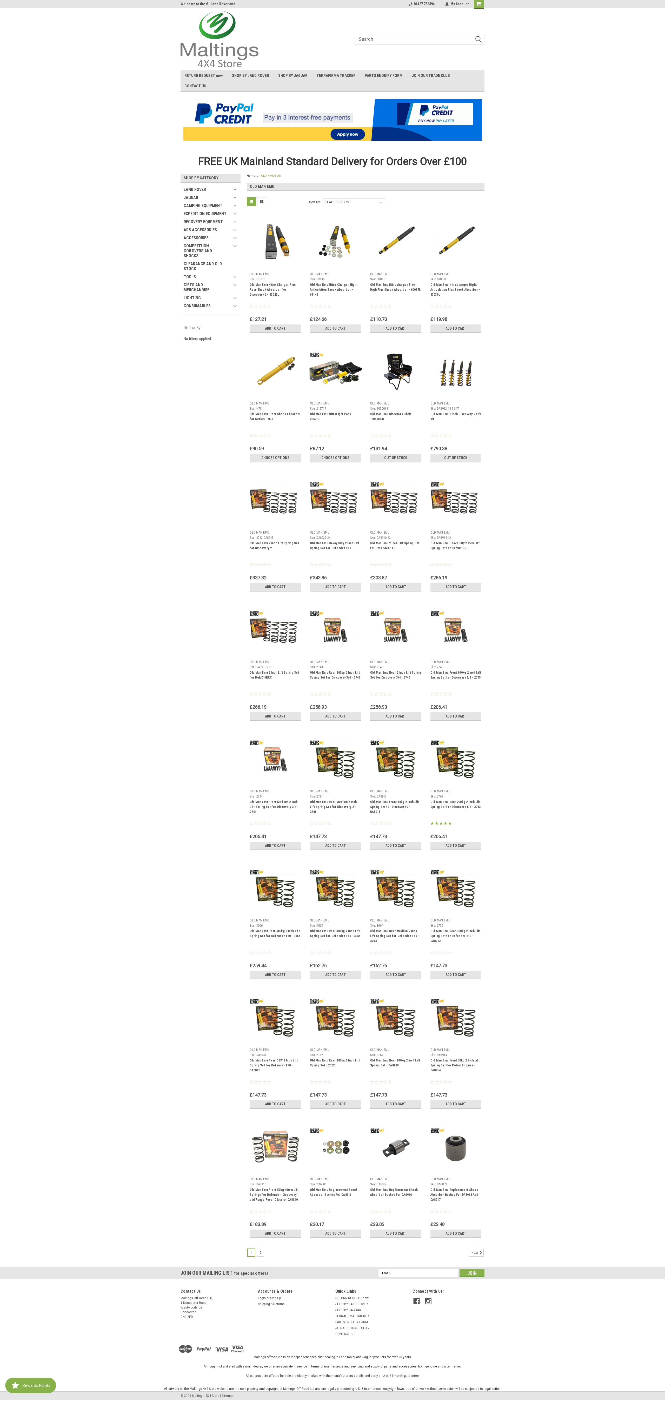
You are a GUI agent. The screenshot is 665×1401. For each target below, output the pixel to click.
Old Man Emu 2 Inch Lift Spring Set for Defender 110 (395, 545)
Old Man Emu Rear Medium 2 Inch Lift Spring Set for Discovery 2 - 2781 (333, 807)
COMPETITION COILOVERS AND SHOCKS (198, 250)
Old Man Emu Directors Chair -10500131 (390, 416)
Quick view (275, 266)
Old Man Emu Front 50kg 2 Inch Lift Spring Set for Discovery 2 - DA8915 (395, 807)
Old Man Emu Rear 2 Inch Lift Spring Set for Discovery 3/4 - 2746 (395, 675)
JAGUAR (191, 197)
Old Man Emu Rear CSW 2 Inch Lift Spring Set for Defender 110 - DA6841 (274, 1065)
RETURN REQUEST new (203, 75)
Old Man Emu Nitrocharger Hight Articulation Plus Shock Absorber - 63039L (455, 289)
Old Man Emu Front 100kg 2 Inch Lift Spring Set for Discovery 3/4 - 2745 (455, 675)
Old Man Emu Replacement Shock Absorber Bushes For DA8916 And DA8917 (454, 1194)
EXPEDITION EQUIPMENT (205, 213)
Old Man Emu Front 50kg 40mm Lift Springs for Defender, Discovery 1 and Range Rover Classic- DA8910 (274, 1194)
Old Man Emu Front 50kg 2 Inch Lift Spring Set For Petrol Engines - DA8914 (455, 1065)
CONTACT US (195, 86)
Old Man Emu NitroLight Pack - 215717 (331, 416)
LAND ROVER (195, 189)
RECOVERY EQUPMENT (203, 221)
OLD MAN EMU (271, 175)
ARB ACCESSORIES (200, 229)
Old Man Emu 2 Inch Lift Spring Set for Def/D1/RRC (274, 675)
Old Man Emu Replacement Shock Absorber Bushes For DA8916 (394, 1192)
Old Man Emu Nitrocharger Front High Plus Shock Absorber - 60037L (395, 287)
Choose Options (275, 458)
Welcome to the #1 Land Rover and (208, 4)
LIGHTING (192, 297)
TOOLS (190, 276)
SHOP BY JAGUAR (293, 75)
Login (262, 1298)
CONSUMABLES (197, 305)
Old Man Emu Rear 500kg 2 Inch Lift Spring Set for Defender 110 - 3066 (275, 933)
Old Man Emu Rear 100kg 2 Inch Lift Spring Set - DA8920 (395, 1063)
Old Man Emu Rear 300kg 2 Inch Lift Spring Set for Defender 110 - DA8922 (455, 936)
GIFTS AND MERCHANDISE (196, 287)
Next (475, 1252)
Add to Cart (275, 328)
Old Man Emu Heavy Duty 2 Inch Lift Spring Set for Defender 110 (334, 545)
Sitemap (227, 1396)
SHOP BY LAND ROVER (250, 75)
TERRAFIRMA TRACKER (336, 75)
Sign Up (275, 1298)
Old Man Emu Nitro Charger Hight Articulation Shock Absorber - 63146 (333, 289)
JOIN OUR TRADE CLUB (431, 75)
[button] (332, 120)
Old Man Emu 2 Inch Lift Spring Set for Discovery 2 (274, 545)
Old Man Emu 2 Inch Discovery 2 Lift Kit (455, 416)
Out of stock (395, 458)
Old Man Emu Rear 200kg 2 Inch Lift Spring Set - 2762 (335, 1063)
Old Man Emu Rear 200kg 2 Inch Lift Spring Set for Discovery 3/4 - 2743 (335, 675)
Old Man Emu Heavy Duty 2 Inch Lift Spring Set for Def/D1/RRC (455, 545)
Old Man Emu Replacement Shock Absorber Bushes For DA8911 (333, 1192)
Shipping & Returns (271, 1304)
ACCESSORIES (196, 237)
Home (251, 175)
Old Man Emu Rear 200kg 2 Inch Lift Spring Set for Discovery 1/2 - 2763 (455, 804)
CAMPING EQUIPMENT (203, 205)
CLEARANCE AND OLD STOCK (203, 266)
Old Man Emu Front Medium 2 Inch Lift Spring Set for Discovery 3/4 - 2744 (274, 807)
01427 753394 (424, 4)
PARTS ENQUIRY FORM (384, 75)
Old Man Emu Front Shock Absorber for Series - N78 (275, 416)
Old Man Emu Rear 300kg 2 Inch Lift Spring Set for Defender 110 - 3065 (335, 933)
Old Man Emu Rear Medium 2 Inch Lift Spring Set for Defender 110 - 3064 (394, 936)
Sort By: (315, 202)
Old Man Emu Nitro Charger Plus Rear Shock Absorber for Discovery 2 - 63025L (273, 289)
